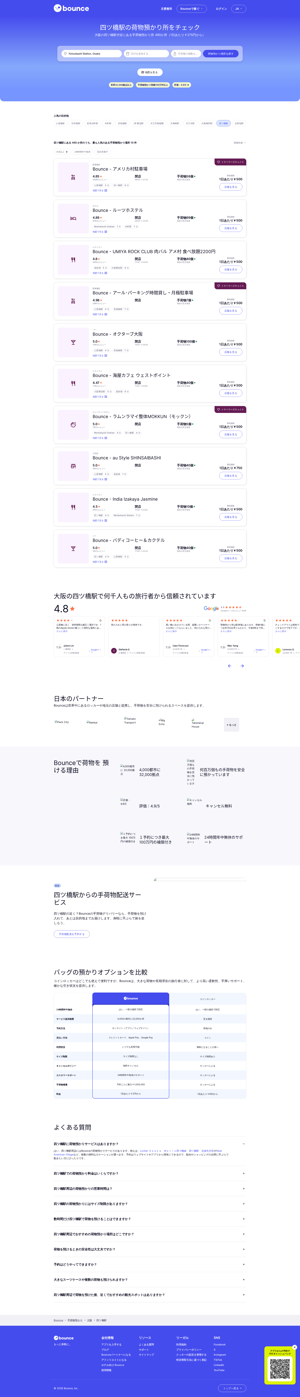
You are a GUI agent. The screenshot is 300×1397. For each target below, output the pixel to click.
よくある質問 (146, 1344)
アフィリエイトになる (114, 1359)
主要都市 (166, 8)
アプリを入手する (111, 1344)
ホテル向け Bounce (112, 1365)
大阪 (89, 1320)
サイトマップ (146, 1354)
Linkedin (219, 1365)
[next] (242, 666)
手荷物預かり (75, 1320)
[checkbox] (60, 123)
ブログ (105, 1349)
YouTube (219, 1370)
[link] (72, 934)
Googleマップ (96, 651)
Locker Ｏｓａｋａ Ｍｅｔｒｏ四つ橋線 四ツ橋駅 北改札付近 (177, 1150)
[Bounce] (71, 8)
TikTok (218, 1359)
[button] (221, 53)
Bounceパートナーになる (116, 1354)
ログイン (221, 8)
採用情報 (106, 1370)
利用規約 (181, 1344)
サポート (144, 1349)
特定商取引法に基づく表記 (191, 1359)
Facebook (220, 1344)
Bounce (58, 1320)
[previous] (230, 666)
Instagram (220, 1354)
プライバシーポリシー (189, 1349)
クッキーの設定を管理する (191, 1354)
